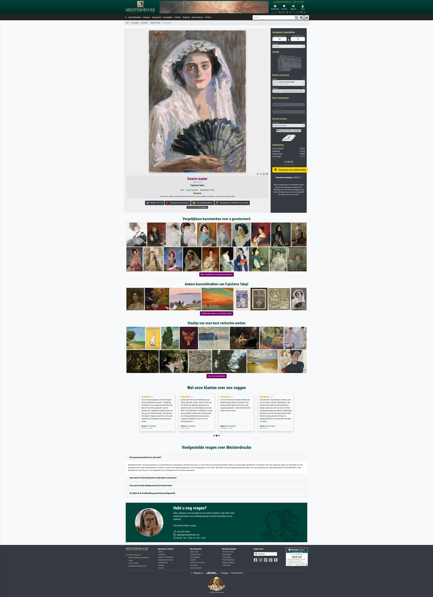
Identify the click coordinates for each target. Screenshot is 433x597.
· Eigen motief (194, 552)
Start (127, 23)
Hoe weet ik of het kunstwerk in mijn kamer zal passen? (153, 477)
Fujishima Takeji (155, 23)
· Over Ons (161, 568)
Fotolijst (177, 17)
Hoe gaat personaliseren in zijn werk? (145, 457)
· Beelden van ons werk (197, 563)
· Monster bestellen (196, 568)
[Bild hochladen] (306, 17)
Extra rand (275, 43)
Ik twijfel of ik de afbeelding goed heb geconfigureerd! (152, 493)
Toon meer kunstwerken (216, 376)
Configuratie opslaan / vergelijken (289, 131)
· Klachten (161, 565)
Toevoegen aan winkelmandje (291, 169)
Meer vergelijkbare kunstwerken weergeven (216, 274)
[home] (126, 17)
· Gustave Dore (226, 565)
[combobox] (288, 46)
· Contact (160, 552)
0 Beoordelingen (202, 207)
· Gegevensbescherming (165, 560)
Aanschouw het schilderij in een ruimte (233, 203)
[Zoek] (296, 17)
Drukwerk (186, 17)
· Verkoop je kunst (195, 554)
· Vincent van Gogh (227, 552)
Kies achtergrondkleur (204, 203)
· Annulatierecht (163, 563)
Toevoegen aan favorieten (179, 203)
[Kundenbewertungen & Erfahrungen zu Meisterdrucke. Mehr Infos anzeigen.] (297, 557)
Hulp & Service (197, 17)
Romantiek (144, 23)
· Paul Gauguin (226, 557)
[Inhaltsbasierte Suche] (301, 17)
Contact (208, 17)
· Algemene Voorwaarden (166, 557)
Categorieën (156, 17)
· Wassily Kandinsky (228, 560)
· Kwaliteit (193, 560)
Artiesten (146, 17)
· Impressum (162, 554)
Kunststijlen (167, 17)
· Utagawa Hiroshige (228, 563)
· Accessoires (194, 565)
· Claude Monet (226, 554)
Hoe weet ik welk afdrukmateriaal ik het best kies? (151, 485)
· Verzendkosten (195, 557)
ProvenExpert (152, 426)
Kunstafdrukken (135, 17)
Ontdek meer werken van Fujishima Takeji (216, 313)
